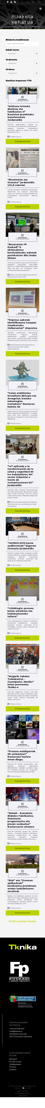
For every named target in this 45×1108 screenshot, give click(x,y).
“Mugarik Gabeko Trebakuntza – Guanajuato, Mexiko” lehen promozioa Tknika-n (21, 682)
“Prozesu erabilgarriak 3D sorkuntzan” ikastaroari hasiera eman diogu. (22, 755)
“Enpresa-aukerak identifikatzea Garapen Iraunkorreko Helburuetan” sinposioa (22, 324)
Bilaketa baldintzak (17, 40)
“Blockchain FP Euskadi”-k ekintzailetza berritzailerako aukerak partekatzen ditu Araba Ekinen (22, 251)
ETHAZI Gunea (15, 1062)
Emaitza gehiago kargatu (22, 921)
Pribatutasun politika (22, 1093)
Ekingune (13, 1059)
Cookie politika (22, 1096)
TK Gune (12, 1067)
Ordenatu (11, 59)
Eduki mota (12, 50)
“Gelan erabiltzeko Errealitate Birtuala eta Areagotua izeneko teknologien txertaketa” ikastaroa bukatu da (22, 400)
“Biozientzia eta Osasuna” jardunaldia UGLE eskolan (21, 182)
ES (40, 2)
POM (29, 1088)
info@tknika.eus (15, 1031)
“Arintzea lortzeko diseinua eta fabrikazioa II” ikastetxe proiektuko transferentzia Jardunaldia (21, 113)
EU (28, 2)
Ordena (10, 69)
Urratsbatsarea (15, 1064)
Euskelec (12, 1070)
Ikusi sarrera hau (22, 141)
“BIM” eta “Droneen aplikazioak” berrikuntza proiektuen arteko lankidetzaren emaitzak (22, 886)
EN (34, 2)
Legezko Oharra (22, 1091)
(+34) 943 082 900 (16, 1029)
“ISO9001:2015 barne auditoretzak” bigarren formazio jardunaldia (22, 546)
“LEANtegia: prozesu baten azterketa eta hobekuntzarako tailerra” (21, 612)
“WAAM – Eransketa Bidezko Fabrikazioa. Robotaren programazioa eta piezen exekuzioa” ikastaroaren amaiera (21, 820)
